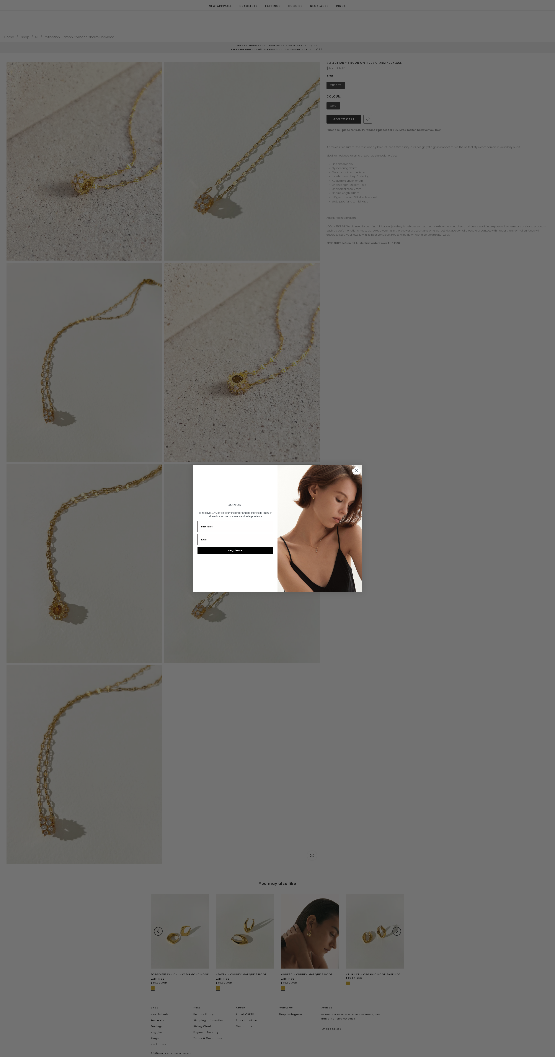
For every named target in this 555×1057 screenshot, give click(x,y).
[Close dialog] (356, 471)
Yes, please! (235, 550)
